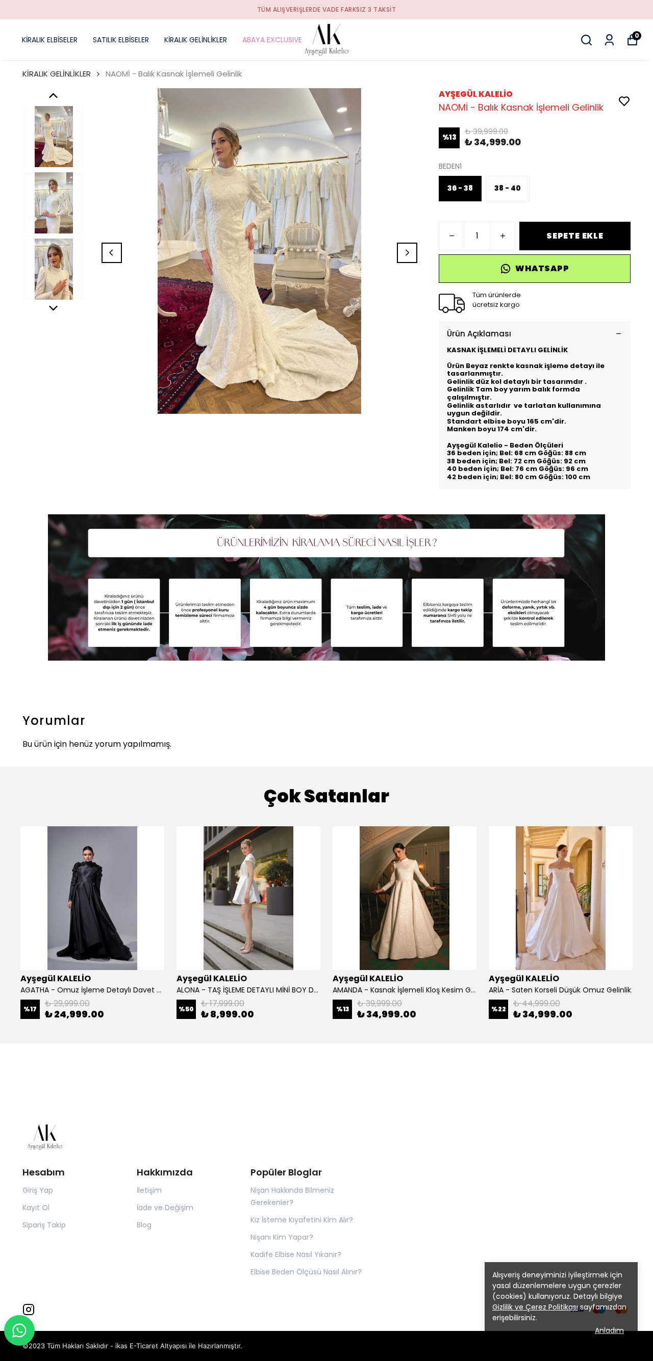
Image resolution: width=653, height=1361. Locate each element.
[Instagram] (28, 1309)
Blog (144, 1225)
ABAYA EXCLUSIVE (272, 40)
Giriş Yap (37, 1190)
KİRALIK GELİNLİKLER (195, 40)
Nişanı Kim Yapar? (281, 1237)
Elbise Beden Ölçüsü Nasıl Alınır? (306, 1272)
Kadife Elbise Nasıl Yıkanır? (295, 1254)
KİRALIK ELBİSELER (50, 40)
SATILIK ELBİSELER (121, 40)
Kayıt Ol (35, 1207)
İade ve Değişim (165, 1207)
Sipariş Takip (44, 1225)
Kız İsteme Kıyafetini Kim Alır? (301, 1220)
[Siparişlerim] (609, 40)
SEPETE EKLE (575, 236)
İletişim (149, 1190)
